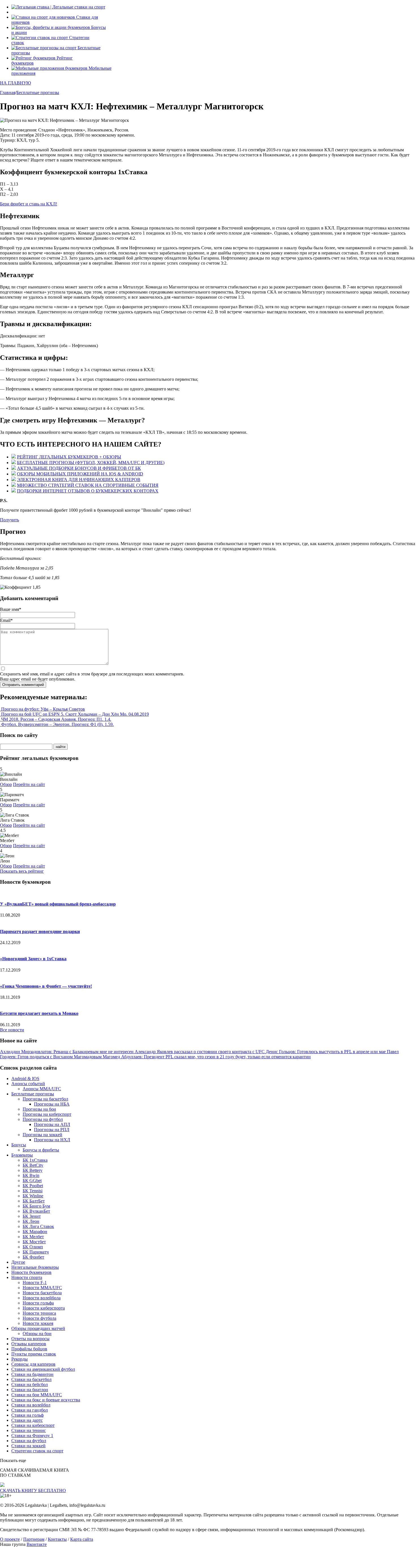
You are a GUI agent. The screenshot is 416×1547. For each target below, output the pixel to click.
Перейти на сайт (29, 784)
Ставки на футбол (28, 1440)
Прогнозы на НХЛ (52, 1139)
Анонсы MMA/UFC (42, 1088)
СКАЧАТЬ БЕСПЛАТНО (33, 1490)
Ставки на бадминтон (32, 1374)
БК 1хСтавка (35, 1160)
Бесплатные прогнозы (32, 1093)
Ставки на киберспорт (33, 1425)
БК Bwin (31, 1175)
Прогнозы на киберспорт (47, 1114)
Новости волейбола (42, 1297)
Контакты (57, 1539)
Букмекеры (22, 1155)
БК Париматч (36, 1252)
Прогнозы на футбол (43, 1119)
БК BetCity (33, 1165)
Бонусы (18, 1144)
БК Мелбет (33, 1236)
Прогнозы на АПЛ (52, 1124)
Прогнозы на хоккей (42, 1134)
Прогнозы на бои (39, 1109)
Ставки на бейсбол (29, 1384)
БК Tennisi (32, 1190)
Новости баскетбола (42, 1292)
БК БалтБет (34, 1200)
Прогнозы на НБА (52, 1104)
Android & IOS (25, 1078)
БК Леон (31, 1221)
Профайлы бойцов (29, 1348)
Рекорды (19, 1359)
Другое (18, 1262)
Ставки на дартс (27, 1420)
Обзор (6, 784)
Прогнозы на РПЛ (51, 1129)
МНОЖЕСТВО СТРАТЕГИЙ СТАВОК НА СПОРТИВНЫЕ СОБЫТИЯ (87, 485)
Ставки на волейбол (30, 1404)
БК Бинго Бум (36, 1206)
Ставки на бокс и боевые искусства (45, 1399)
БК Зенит (32, 1216)
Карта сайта (81, 1539)
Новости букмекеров (31, 1272)
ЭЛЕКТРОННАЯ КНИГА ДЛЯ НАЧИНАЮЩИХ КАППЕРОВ (78, 479)
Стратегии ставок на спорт (37, 1450)
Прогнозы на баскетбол (45, 1098)
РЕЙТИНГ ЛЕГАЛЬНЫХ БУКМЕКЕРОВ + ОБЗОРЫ (69, 456)
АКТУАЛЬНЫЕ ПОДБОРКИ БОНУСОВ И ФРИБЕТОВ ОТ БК (79, 468)
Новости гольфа (38, 1302)
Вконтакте (37, 1544)
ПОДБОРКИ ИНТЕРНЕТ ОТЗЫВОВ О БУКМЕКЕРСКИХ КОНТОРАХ (87, 490)
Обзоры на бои (37, 1333)
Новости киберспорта (44, 1308)
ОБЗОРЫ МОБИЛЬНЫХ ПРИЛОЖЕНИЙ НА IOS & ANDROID (80, 473)
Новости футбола (39, 1318)
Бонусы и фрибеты (41, 1150)
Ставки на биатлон (29, 1389)
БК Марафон (35, 1231)
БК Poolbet (33, 1185)
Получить (9, 519)
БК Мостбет (34, 1241)
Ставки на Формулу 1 (32, 1435)
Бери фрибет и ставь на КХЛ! (28, 203)
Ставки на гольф (27, 1415)
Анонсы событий (28, 1083)
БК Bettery (32, 1170)
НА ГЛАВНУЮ (15, 82)
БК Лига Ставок (38, 1226)
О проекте (10, 1539)
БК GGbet (32, 1180)
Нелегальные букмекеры (35, 1267)
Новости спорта (26, 1277)
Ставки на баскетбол (31, 1379)
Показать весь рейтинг (22, 871)
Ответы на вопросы (30, 1338)
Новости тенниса (39, 1313)
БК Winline (33, 1195)
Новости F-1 (35, 1282)
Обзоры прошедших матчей (38, 1328)
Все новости (12, 1029)
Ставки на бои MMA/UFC (36, 1394)
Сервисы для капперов (33, 1364)
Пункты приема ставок (33, 1354)
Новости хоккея (38, 1323)
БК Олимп (33, 1246)
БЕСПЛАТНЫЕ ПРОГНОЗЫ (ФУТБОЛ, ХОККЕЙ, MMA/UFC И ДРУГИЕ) (90, 462)
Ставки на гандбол (29, 1410)
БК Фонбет (33, 1257)
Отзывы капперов (28, 1343)
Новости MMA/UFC (42, 1287)
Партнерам (33, 1539)
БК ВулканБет (36, 1211)
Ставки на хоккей (28, 1445)
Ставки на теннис (28, 1430)
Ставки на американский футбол (43, 1369)
